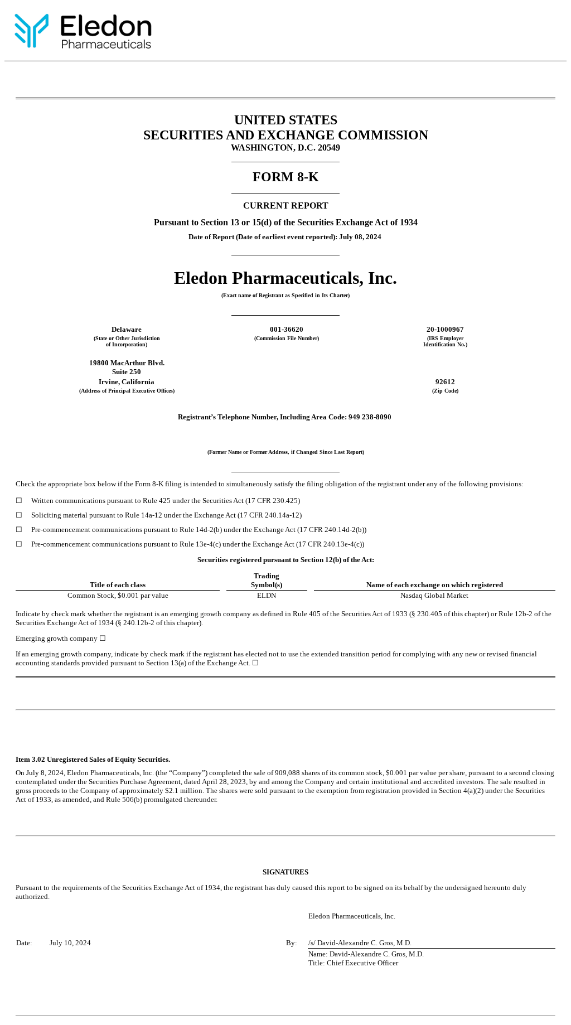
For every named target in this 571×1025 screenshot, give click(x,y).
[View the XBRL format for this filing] (548, 32)
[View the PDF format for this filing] (511, 32)
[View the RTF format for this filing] (493, 32)
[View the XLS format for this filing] (530, 32)
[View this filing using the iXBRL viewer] (475, 32)
